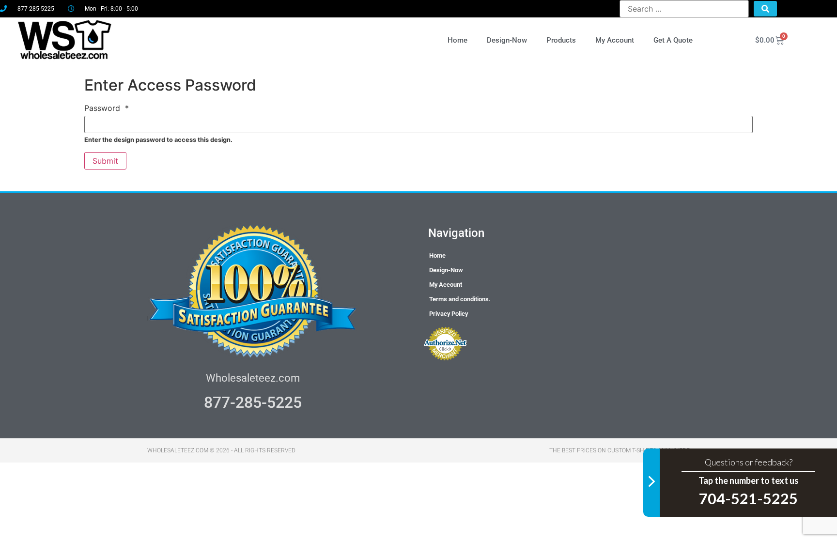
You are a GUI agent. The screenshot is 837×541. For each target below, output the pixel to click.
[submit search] (765, 8)
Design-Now (507, 40)
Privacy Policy (448, 313)
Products (561, 40)
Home (457, 40)
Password (106, 108)
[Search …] (684, 8)
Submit (105, 161)
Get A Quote (673, 40)
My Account (614, 40)
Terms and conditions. (460, 299)
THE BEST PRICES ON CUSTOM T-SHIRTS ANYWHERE (619, 450)
